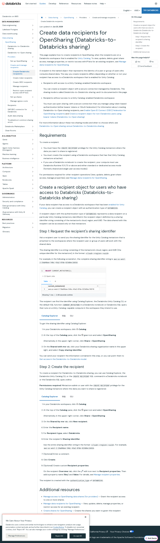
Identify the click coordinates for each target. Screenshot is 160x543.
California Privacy (98, 531)
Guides (42, 3)
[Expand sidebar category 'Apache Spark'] (32, 188)
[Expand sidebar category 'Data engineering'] (32, 25)
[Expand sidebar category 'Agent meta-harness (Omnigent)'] (32, 149)
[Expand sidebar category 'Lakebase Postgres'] (32, 30)
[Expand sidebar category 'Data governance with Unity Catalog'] (32, 207)
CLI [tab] (71, 315)
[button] (20, 57)
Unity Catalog (84, 58)
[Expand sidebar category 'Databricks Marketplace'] (32, 126)
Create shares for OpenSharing (58, 510)
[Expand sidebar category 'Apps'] (32, 176)
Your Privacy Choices (120, 531)
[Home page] (42, 18)
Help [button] (102, 3)
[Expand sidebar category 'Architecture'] (32, 167)
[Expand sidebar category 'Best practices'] (32, 223)
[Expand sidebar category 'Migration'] (32, 227)
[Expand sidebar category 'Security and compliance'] (32, 201)
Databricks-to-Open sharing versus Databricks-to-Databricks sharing (72, 126)
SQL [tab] (64, 315)
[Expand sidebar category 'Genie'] (32, 140)
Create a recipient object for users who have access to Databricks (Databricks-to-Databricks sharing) (144, 29)
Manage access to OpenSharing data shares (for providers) (71, 496)
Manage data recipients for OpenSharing (88, 178)
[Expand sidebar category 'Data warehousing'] (32, 34)
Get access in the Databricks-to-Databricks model (63, 359)
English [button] (127, 10)
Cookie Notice (58, 527)
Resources (76, 3)
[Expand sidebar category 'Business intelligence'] (32, 158)
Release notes (90, 3)
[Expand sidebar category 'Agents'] (32, 144)
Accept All (78, 536)
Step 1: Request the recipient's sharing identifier (143, 39)
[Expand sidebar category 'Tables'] (32, 184)
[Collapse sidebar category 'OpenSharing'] (32, 42)
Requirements (139, 22)
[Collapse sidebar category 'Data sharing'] (32, 38)
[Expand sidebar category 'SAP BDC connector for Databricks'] (32, 111)
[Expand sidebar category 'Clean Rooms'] (32, 131)
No (153, 62)
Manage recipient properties (107, 474)
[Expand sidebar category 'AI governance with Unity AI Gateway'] (32, 213)
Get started (30, 3)
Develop (52, 3)
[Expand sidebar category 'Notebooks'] (32, 180)
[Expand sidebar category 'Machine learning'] (32, 154)
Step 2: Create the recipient (142, 47)
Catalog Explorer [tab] (50, 315)
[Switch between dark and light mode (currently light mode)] (156, 4)
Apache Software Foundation (130, 537)
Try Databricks (150, 10)
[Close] (85, 517)
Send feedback (146, 66)
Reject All (59, 536)
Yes (139, 62)
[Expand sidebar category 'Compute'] (32, 172)
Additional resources (142, 52)
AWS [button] (136, 10)
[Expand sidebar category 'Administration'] (32, 197)
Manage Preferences (16, 536)
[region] (46, 527)
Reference (63, 3)
